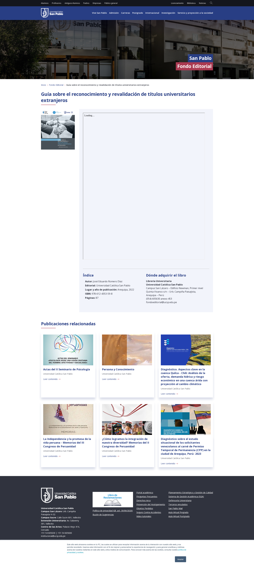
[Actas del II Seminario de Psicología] (68, 350)
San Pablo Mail (175, 508)
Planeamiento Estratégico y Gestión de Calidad (190, 492)
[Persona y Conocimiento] (127, 350)
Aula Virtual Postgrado (179, 516)
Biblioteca (191, 3)
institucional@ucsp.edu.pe (53, 536)
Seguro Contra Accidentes (148, 512)
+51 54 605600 (65, 533)
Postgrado (137, 12)
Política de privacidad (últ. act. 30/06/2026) (113, 510)
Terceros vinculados (178, 504)
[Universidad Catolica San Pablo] (52, 13)
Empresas (97, 3)
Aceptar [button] (180, 559)
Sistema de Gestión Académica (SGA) (186, 496)
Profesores (56, 3)
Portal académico (144, 492)
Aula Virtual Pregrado (178, 512)
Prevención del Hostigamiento (150, 504)
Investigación (168, 12)
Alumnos (44, 3)
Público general (111, 3)
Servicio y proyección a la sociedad (195, 12)
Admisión (114, 12)
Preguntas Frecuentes (146, 496)
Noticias (202, 3)
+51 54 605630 (48, 533)
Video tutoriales (143, 516)
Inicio (43, 85)
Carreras (125, 12)
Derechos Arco (143, 500)
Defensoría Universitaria (179, 500)
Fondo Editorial (56, 85)
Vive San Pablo (99, 12)
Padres (86, 3)
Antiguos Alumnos (72, 3)
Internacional (152, 12)
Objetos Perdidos (144, 508)
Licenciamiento (177, 3)
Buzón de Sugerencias (103, 514)
